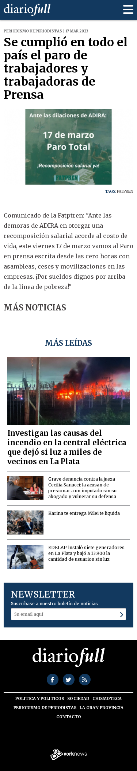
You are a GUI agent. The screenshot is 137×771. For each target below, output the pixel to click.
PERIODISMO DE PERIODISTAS (45, 707)
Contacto (68, 716)
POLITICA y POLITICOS (39, 698)
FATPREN (125, 191)
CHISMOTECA (107, 698)
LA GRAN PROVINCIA (101, 707)
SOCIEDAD (78, 698)
